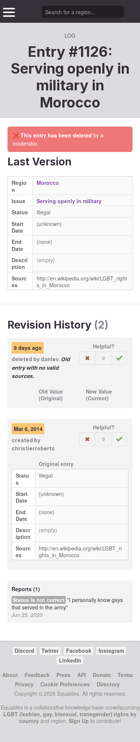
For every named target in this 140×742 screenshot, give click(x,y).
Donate (102, 675)
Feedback (37, 675)
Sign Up (79, 720)
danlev (49, 359)
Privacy (24, 684)
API (81, 675)
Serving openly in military (69, 201)
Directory (108, 684)
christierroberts (33, 448)
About (10, 675)
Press (63, 675)
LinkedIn (70, 660)
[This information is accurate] (119, 358)
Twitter (50, 650)
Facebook (78, 650)
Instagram (111, 650)
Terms (125, 675)
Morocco (70, 102)
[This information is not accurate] (87, 358)
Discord (24, 650)
